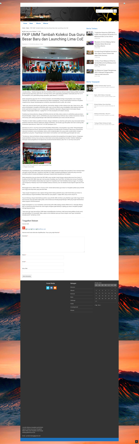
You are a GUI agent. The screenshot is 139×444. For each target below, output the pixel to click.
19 (102, 296)
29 (112, 298)
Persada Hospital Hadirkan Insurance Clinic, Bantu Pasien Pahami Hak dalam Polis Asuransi (105, 53)
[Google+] (23, 229)
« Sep (96, 305)
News (31, 23)
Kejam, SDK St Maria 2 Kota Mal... (102, 95)
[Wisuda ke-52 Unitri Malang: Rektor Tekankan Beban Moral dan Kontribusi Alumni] (90, 43)
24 (96, 298)
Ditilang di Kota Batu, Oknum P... (102, 113)
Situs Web (24, 268)
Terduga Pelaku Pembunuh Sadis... (103, 123)
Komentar (25, 236)
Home (25, 23)
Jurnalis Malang (28, 12)
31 (96, 301)
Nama (24, 255)
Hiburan (45, 23)
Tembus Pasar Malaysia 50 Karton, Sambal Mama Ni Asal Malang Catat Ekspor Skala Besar (105, 63)
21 (108, 296)
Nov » (99, 305)
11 (99, 293)
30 (115, 298)
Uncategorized (74, 307)
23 (115, 296)
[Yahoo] (33, 229)
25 (99, 298)
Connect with (25, 224)
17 (96, 296)
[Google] (28, 229)
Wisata (38, 23)
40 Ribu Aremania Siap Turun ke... (103, 85)
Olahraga (72, 300)
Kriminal (72, 293)
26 (102, 298)
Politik (72, 303)
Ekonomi (72, 287)
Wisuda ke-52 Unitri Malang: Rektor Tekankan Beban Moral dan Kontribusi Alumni (104, 44)
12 (102, 293)
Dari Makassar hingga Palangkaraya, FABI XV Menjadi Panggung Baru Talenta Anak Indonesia (105, 72)
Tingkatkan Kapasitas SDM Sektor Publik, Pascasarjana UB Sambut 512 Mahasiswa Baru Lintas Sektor (105, 34)
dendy (37, 44)
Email (24, 261)
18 (99, 296)
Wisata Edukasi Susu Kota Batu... (103, 104)
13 (105, 293)
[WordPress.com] (41, 229)
